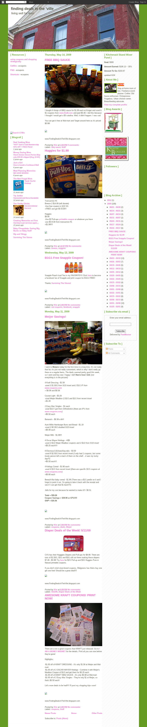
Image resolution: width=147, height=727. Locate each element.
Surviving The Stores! (61, 283)
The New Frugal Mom (22, 179)
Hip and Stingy (20, 234)
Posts (110, 349)
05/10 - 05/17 (115, 228)
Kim (122, 84)
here (90, 275)
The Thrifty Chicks (21, 204)
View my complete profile (115, 105)
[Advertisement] (23, 95)
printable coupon (66, 219)
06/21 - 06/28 (115, 207)
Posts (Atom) (62, 718)
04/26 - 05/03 (115, 262)
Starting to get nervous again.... (26, 223)
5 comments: (74, 145)
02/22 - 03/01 (115, 293)
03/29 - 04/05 (115, 275)
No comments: (75, 246)
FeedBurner (126, 334)
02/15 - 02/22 (115, 296)
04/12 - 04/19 (115, 269)
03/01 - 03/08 (115, 289)
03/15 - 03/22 (115, 282)
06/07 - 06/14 (115, 214)
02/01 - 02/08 (115, 303)
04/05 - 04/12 (115, 272)
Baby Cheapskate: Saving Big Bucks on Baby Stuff (26, 229)
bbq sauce (56, 147)
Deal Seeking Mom (21, 142)
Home (73, 713)
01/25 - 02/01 (115, 307)
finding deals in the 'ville (32, 8)
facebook (67, 307)
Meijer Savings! (55, 316)
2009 (109, 204)
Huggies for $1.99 (57, 150)
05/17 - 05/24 (115, 225)
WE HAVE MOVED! (21, 173)
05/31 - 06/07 (115, 218)
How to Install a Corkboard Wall (26, 165)
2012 (109, 200)
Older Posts (97, 713)
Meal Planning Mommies (24, 171)
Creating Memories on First (25, 220)
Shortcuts (15, 74)
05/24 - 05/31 (115, 221)
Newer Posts (50, 713)
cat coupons (56, 307)
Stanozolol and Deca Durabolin (25, 198)
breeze (54, 248)
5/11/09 (54, 592)
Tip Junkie (18, 196)
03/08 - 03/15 (115, 286)
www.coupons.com (53, 388)
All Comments (114, 353)
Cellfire (13, 66)
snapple (76, 307)
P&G (12, 70)
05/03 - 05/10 (115, 258)
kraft (64, 147)
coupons (55, 527)
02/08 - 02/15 (115, 300)
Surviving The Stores (22, 237)
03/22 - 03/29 (115, 279)
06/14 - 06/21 (115, 211)
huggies (62, 248)
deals (62, 527)
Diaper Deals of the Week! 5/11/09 (68, 530)
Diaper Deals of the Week (70, 592)
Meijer (69, 527)
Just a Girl (18, 163)
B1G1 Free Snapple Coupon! (64, 257)
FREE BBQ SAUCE (57, 59)
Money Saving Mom (22, 152)
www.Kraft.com (66, 113)
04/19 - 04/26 (115, 265)
